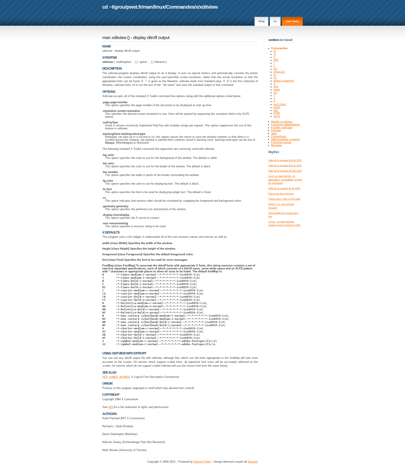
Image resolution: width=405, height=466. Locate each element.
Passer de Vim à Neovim (281, 193)
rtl (275, 51)
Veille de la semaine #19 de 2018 (284, 160)
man (148, 7)
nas (276, 110)
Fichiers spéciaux (282, 127)
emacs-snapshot (284, 80)
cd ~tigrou (113, 7)
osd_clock (280, 104)
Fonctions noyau (281, 142)
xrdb (111, 377)
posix (277, 107)
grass (277, 89)
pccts (277, 116)
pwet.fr (134, 7)
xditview (208, 7)
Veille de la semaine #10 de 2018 (284, 171)
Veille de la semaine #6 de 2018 (284, 188)
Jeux (274, 133)
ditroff (122, 377)
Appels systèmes (281, 121)
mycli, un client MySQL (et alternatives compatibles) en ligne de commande (285, 179)
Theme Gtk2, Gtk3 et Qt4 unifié (284, 199)
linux (159, 7)
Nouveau (276, 145)
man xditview (114, 37)
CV (275, 21)
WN (276, 60)
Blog (262, 21)
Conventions (278, 136)
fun (275, 69)
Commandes (180, 7)
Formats (276, 130)
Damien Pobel (202, 461)
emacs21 (279, 71)
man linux (292, 21)
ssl (275, 92)
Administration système (285, 139)
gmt (276, 86)
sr (275, 54)
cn (275, 77)
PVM (277, 113)
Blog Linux (273, 152)
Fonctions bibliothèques (285, 124)
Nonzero (253, 461)
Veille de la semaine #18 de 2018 (284, 165)
